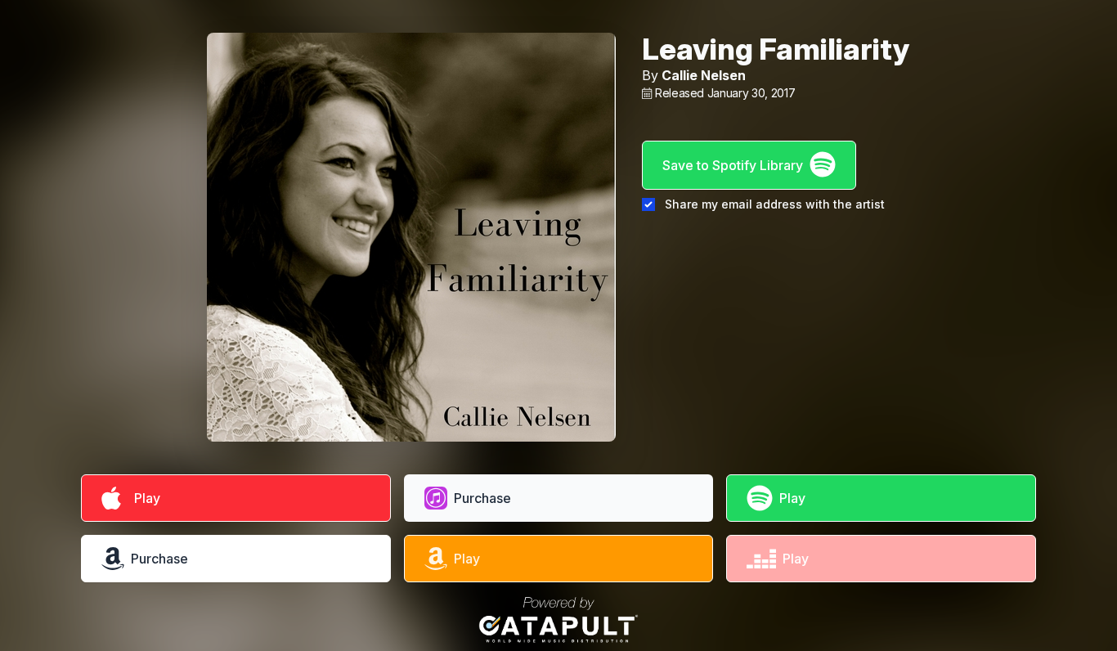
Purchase (482, 498)
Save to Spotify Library (732, 165)
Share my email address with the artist (775, 204)
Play (144, 498)
